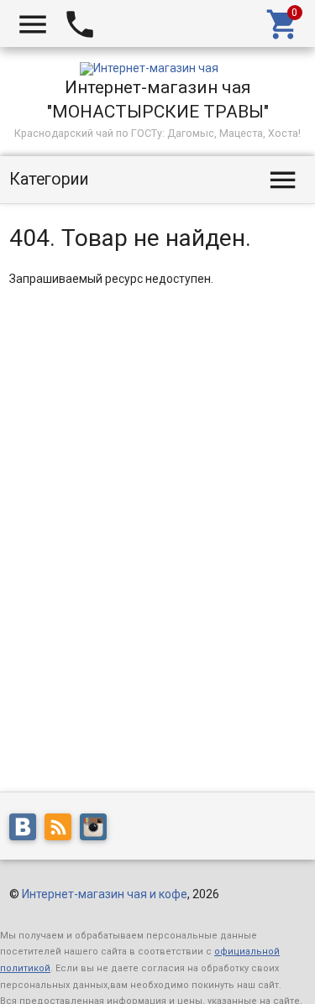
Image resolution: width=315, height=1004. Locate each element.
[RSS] (62, 830)
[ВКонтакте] (27, 830)
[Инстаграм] (97, 830)
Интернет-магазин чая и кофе (104, 894)
